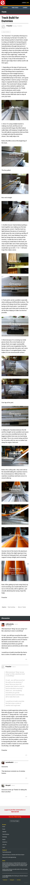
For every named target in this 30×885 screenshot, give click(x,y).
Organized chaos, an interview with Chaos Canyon (13, 854)
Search (3, 839)
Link (26, 659)
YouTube (19, 879)
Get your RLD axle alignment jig (9, 857)
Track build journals (6, 852)
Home (3, 826)
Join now (5, 7)
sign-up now (15, 811)
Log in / (25, 2)
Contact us (4, 842)
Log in (6, 810)
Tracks (4, 12)
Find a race (15, 7)
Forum (3, 829)
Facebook (5, 879)
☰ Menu (25, 7)
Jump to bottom (6, 31)
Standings (4, 836)
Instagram (12, 879)
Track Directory (5, 834)
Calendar (4, 831)
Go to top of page (15, 821)
